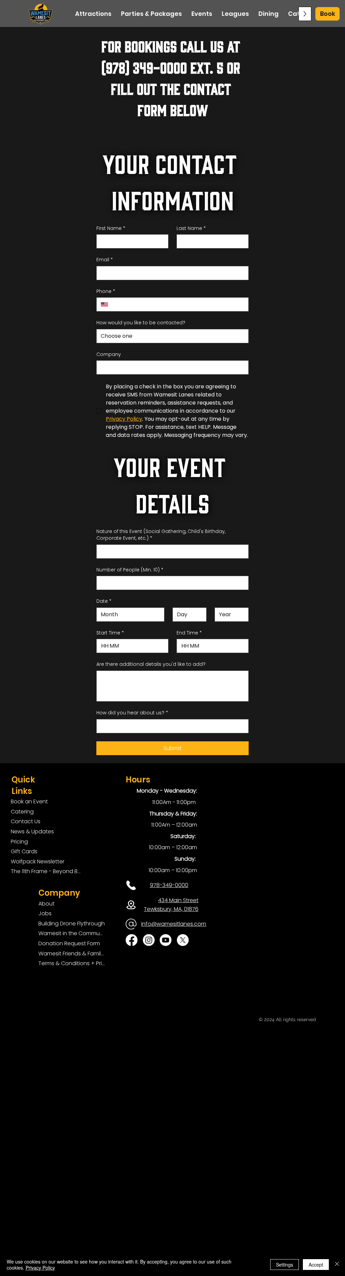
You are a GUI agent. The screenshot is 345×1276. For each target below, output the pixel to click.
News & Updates (32, 831)
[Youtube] (165, 940)
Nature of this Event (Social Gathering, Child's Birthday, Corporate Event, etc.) (160, 534)
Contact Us (25, 821)
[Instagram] (149, 940)
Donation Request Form (69, 943)
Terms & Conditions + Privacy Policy (71, 963)
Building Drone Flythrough (71, 923)
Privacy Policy (40, 1267)
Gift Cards (24, 851)
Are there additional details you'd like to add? (151, 664)
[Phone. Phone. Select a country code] (107, 304)
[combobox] (172, 336)
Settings (284, 1264)
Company (108, 354)
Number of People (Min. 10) (129, 570)
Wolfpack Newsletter (37, 861)
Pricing (19, 841)
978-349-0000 (169, 885)
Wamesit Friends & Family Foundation (71, 953)
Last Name (191, 228)
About (46, 904)
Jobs (45, 913)
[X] (183, 940)
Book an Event (29, 801)
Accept (316, 1264)
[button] (327, 14)
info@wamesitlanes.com (173, 924)
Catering (22, 811)
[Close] (337, 1264)
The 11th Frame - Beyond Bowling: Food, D (47, 871)
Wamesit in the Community (71, 933)
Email (104, 260)
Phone (105, 291)
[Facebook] (131, 940)
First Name (110, 228)
